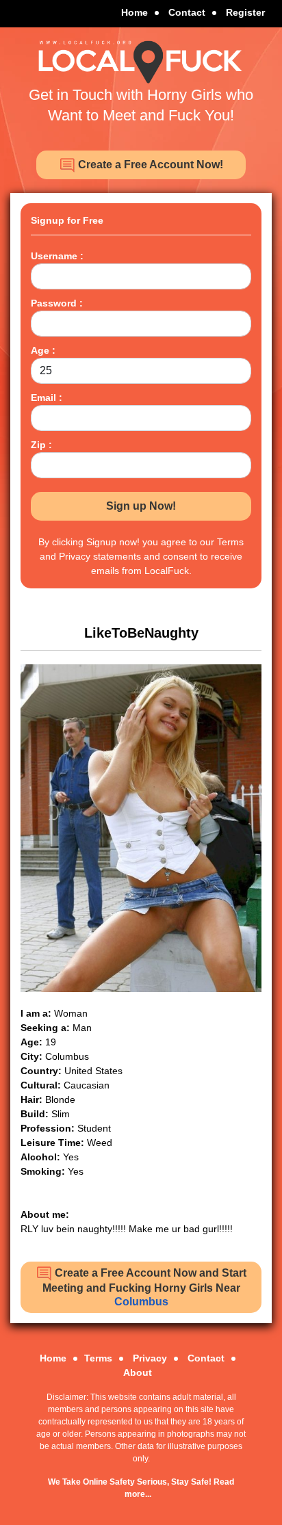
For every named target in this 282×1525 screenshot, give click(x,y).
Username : (57, 255)
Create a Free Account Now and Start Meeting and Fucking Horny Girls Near (144, 1287)
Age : (43, 350)
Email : (46, 397)
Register (245, 12)
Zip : (41, 444)
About (137, 1372)
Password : (57, 303)
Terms (98, 1358)
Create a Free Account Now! (149, 164)
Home (134, 12)
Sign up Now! (141, 506)
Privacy (150, 1358)
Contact (186, 12)
